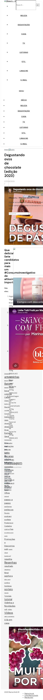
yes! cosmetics (9, 616)
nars (5, 473)
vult (5, 609)
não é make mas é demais (9, 483)
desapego (8, 423)
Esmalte (8, 433)
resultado (8, 566)
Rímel (6, 573)
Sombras (8, 586)
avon (6, 380)
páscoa (14, 467)
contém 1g (7, 410)
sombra (7, 583)
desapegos (8, 427)
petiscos (8, 509)
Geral (6, 436)
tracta (6, 593)
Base (10, 380)
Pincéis (7, 513)
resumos (7, 570)
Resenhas (10, 562)
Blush (11, 387)
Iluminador (8, 443)
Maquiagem (13, 463)
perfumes (8, 506)
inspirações (9, 446)
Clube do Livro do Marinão (7, 404)
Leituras (24, 52)
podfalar (7, 519)
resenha (8, 559)
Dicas (6, 430)
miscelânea (8, 470)
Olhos (7, 493)
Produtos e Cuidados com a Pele (8, 526)
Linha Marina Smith (31, 696)
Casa (23, 34)
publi (6, 549)
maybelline (8, 467)
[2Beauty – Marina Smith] (14, 1)
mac (12, 459)
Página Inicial (29, 694)
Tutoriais (7, 596)
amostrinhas (11, 377)
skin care (7, 579)
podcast (8, 516)
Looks (6, 460)
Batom (8, 383)
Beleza (24, 16)
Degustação (24, 25)
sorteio (8, 589)
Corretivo (7, 414)
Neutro (6, 480)
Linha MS (24, 71)
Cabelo (7, 397)
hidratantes (7, 440)
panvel (6, 496)
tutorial (8, 599)
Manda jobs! (29, 698)
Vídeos (19, 467)
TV (24, 43)
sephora (8, 576)
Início (24, 100)
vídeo (10, 609)
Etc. (24, 62)
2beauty (7, 374)
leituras (7, 449)
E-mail (24, 80)
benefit (6, 387)
